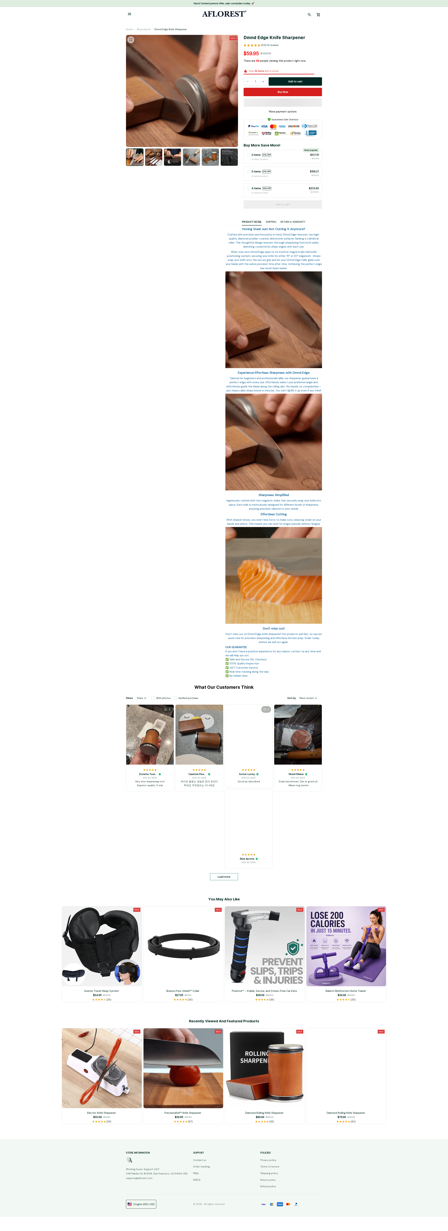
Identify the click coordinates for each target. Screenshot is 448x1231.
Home (129, 29)
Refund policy (268, 1186)
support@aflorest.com (139, 1178)
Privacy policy (268, 1160)
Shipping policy (269, 1173)
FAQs (196, 1173)
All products (144, 29)
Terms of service (269, 1166)
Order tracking (201, 1166)
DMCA (196, 1179)
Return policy (268, 1179)
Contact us (199, 1160)
